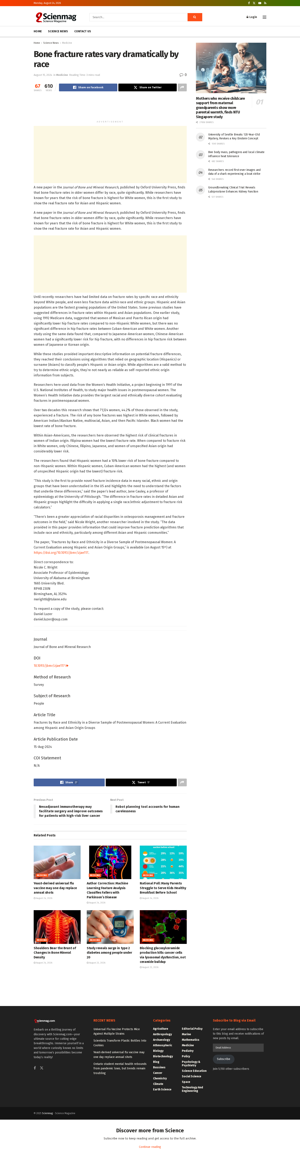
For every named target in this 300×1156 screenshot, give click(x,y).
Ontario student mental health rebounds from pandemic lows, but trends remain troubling (120, 1068)
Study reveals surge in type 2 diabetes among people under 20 (109, 952)
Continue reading (150, 1147)
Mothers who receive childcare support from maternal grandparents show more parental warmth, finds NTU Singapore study (220, 107)
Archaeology (161, 1040)
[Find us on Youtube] (259, 3)
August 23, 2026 (97, 962)
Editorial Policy (192, 1029)
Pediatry (187, 1051)
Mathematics (190, 1040)
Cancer (157, 1073)
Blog (156, 1062)
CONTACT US (82, 31)
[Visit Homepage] (56, 17)
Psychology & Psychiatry (191, 1063)
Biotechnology (163, 1056)
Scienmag (47, 1113)
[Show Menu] (264, 17)
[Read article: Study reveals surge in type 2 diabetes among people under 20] (110, 927)
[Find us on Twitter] (254, 3)
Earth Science (162, 1089)
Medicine (67, 42)
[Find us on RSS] (265, 3)
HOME (38, 31)
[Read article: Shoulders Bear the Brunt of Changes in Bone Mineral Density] (57, 927)
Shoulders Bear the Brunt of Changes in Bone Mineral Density (55, 952)
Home (37, 42)
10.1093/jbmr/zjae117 (50, 666)
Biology (158, 1051)
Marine (186, 1034)
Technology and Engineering (192, 1089)
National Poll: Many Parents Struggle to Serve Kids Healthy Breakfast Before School (163, 887)
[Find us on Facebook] (249, 3)
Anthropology (162, 1034)
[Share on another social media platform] (182, 87)
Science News (51, 42)
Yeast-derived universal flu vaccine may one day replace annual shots (55, 887)
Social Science (191, 1076)
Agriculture (160, 1029)
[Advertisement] (110, 107)
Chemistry (160, 1078)
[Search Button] (195, 17)
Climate (158, 1084)
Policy (186, 1056)
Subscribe (223, 1059)
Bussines (159, 1067)
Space (186, 1082)
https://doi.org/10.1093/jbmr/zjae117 (61, 553)
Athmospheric (162, 1045)
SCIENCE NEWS (58, 31)
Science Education (194, 1071)
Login (253, 17)
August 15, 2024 (43, 74)
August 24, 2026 (44, 898)
